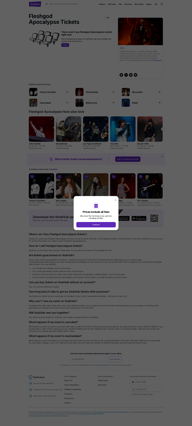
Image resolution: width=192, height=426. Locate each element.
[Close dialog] (115, 200)
